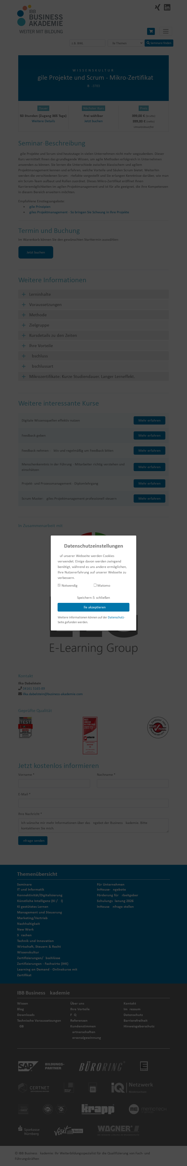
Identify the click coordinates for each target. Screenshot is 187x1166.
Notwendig (69, 585)
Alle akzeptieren (94, 607)
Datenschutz (116, 617)
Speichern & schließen (93, 597)
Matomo (103, 585)
